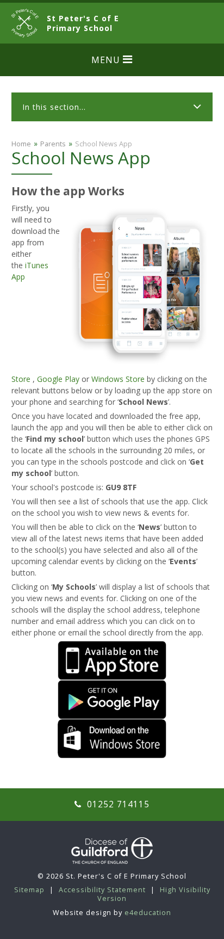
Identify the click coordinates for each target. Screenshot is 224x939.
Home (21, 144)
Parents (53, 144)
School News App (103, 144)
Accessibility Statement (102, 889)
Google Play (58, 379)
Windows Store (118, 379)
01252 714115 (117, 804)
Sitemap (29, 889)
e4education (148, 912)
